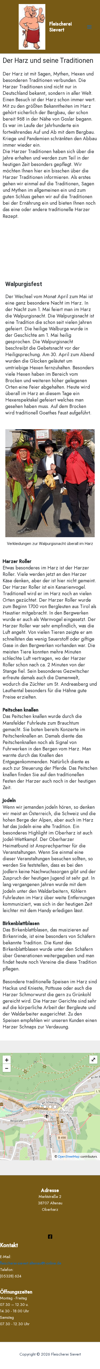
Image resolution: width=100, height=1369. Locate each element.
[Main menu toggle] (89, 26)
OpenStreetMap (68, 1156)
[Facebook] (50, 1236)
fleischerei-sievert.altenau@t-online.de (30, 1263)
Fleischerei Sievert (60, 26)
